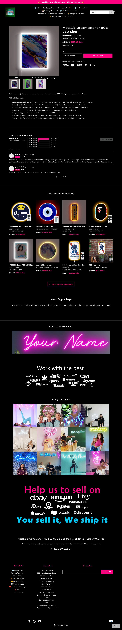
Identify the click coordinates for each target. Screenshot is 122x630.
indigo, (70, 305)
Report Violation (62, 549)
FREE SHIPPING (67, 45)
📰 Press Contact (17, 584)
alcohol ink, (29, 305)
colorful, (50, 305)
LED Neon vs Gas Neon (46, 570)
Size (64, 52)
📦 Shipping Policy (17, 578)
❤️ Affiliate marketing (17, 587)
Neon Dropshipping (46, 581)
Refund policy (17, 576)
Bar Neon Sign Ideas (46, 592)
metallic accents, (81, 305)
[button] (67, 35)
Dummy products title (16, 1)
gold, (65, 305)
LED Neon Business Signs (46, 573)
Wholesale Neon (47, 587)
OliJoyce (79, 38)
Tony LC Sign (18, 592)
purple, (93, 305)
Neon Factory (47, 584)
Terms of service (17, 573)
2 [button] (58, 177)
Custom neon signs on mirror (48, 608)
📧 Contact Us (17, 570)
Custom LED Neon (46, 576)
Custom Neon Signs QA (46, 605)
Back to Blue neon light (62, 284)
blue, (37, 305)
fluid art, (58, 305)
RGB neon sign (103, 305)
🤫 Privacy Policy (17, 581)
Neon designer (46, 578)
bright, (42, 305)
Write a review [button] (106, 139)
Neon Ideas (46, 589)
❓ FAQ (17, 589)
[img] (20, 154)
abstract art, (17, 305)
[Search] (111, 12)
